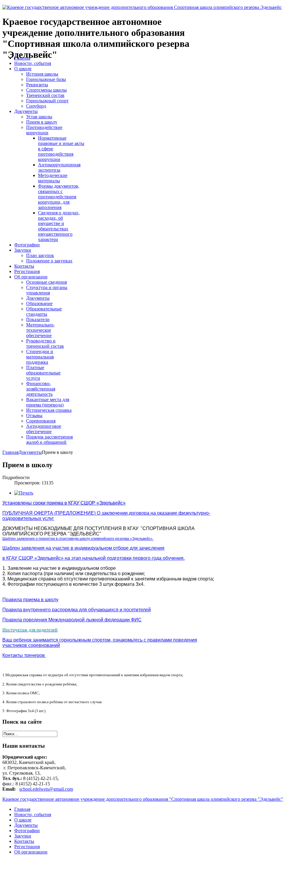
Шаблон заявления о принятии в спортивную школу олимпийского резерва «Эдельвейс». (77, 539)
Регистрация (27, 846)
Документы (30, 452)
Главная (10, 452)
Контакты (24, 841)
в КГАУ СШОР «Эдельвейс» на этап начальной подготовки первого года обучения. (93, 558)
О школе (22, 819)
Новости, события (32, 814)
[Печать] (23, 492)
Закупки (22, 835)
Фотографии (27, 830)
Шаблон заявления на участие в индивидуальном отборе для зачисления (83, 548)
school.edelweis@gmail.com (46, 789)
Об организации (31, 851)
